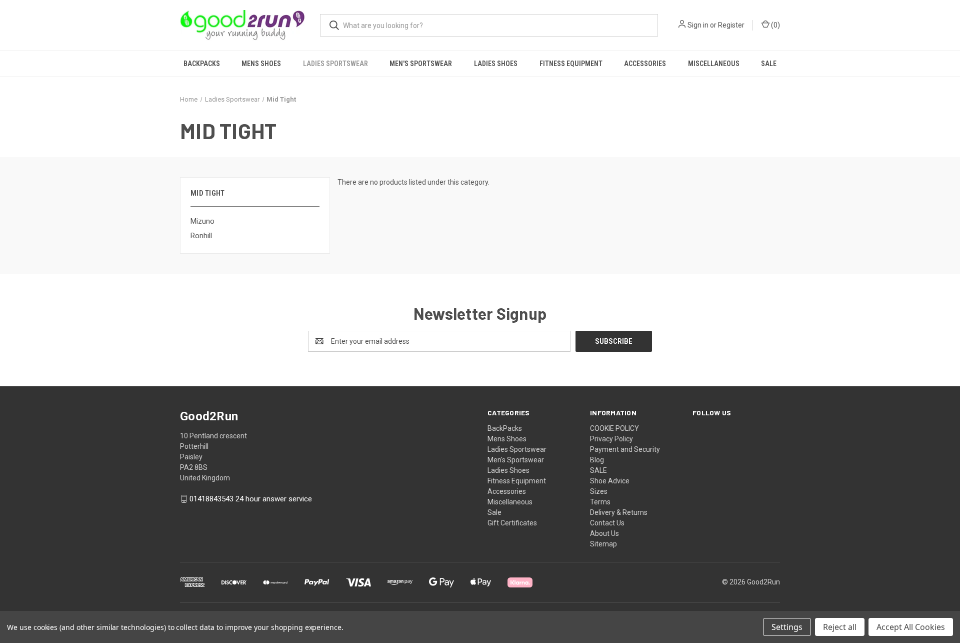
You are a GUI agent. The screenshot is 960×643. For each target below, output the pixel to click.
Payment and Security (625, 449)
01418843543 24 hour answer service (251, 498)
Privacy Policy (611, 439)
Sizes (599, 491)
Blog (597, 460)
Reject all (839, 626)
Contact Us (607, 523)
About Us (604, 533)
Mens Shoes (261, 64)
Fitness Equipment (571, 64)
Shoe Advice (610, 481)
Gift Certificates (512, 523)
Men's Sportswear (421, 64)
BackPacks (202, 64)
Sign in (698, 25)
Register (731, 25)
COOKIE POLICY (614, 428)
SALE (598, 470)
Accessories (645, 64)
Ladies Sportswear (335, 64)
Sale (768, 64)
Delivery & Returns (619, 512)
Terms (600, 502)
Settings (787, 626)
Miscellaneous (714, 64)
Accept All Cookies (910, 626)
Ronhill (201, 235)
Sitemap (603, 544)
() (775, 25)
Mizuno (202, 221)
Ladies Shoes (496, 64)
